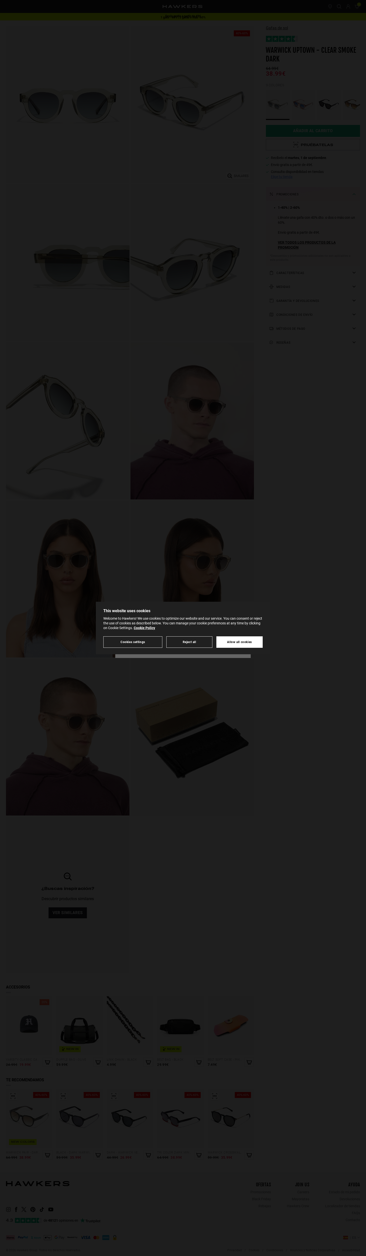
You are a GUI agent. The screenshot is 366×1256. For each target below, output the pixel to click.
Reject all (189, 642)
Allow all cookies (239, 642)
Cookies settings (133, 642)
